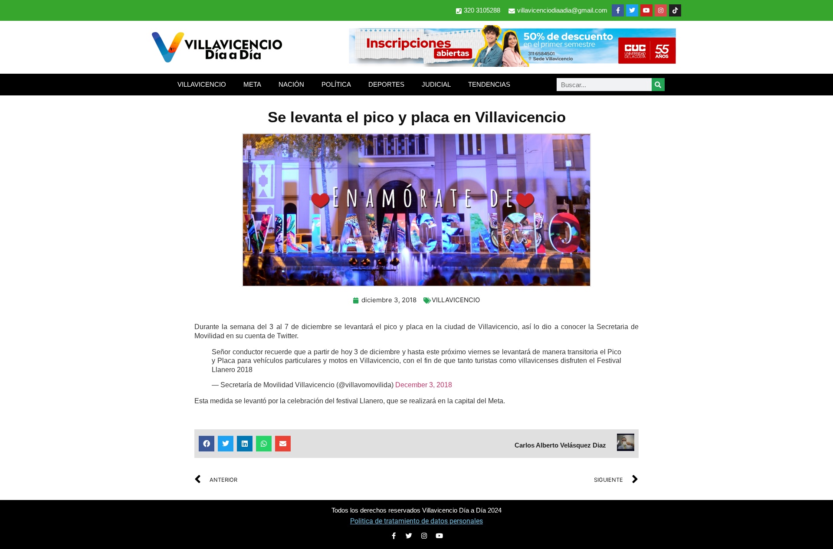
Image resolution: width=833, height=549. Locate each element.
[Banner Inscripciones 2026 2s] (512, 64)
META (252, 84)
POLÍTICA (336, 84)
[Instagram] (661, 10)
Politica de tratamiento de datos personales (416, 521)
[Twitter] (632, 10)
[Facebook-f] (618, 10)
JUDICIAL (436, 84)
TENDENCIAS (489, 84)
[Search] (658, 84)
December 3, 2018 (423, 385)
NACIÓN (291, 84)
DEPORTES (386, 84)
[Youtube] (646, 10)
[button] (206, 443)
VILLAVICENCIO (201, 84)
